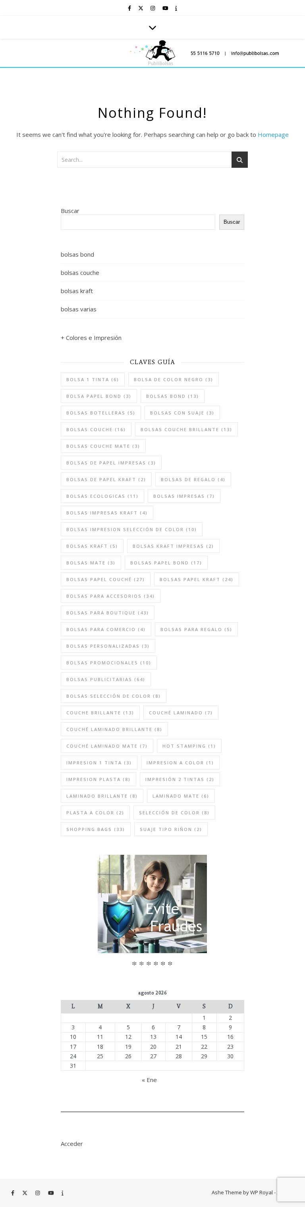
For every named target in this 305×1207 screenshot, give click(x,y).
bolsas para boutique (107, 613)
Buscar (70, 211)
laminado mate (180, 796)
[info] (176, 8)
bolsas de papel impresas (111, 463)
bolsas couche (80, 272)
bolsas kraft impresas (173, 546)
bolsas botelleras (100, 413)
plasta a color (95, 813)
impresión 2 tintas (179, 779)
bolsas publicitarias (105, 679)
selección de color (174, 813)
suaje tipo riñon (171, 829)
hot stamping (189, 746)
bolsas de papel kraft (106, 479)
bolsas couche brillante (186, 429)
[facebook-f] (130, 8)
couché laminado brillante (114, 729)
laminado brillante (102, 796)
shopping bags (95, 829)
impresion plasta (98, 779)
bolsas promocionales (108, 663)
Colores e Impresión (94, 338)
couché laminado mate (107, 746)
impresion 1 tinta (99, 763)
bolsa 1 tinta (92, 379)
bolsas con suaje (182, 413)
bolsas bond (77, 254)
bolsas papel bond (166, 563)
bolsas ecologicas (102, 496)
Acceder (72, 1144)
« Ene (149, 1080)
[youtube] (166, 8)
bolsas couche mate (103, 446)
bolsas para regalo (196, 629)
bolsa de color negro (173, 379)
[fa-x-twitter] (141, 8)
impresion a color (180, 763)
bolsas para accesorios (110, 596)
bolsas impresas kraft (107, 513)
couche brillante (100, 713)
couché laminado (181, 713)
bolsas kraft (77, 291)
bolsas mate (91, 563)
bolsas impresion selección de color (131, 529)
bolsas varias (79, 309)
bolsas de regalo (193, 479)
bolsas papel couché (105, 579)
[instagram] (153, 8)
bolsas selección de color (113, 696)
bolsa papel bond (98, 396)
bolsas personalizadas (108, 646)
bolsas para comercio (106, 629)
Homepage (273, 134)
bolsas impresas (184, 496)
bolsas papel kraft (197, 579)
